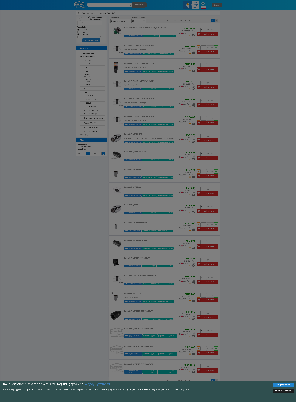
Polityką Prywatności (97, 384)
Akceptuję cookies (283, 385)
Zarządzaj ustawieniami (283, 390)
